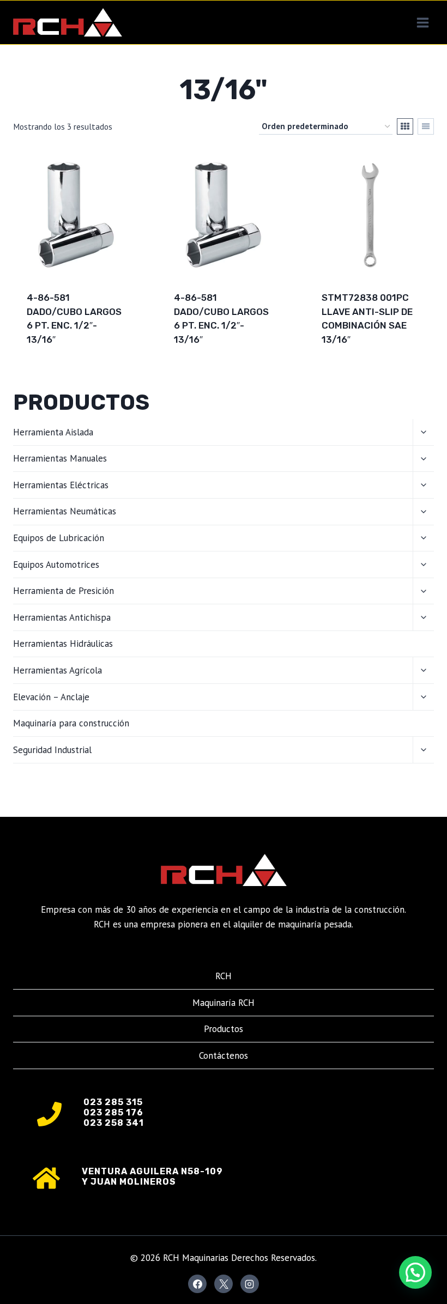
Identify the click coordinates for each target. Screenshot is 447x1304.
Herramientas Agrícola (57, 670)
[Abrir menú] (422, 22)
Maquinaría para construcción (71, 723)
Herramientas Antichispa (62, 617)
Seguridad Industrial (52, 750)
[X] (223, 1284)
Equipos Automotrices (56, 565)
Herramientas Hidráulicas (63, 644)
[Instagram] (249, 1284)
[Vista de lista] (426, 126)
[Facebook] (197, 1284)
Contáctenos (223, 1056)
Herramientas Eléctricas (60, 485)
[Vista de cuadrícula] (405, 126)
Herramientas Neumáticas (64, 511)
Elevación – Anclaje (51, 697)
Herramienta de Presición (63, 591)
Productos (223, 1029)
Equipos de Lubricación (58, 538)
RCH (223, 976)
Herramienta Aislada (53, 432)
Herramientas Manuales (60, 458)
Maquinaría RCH (223, 1003)
